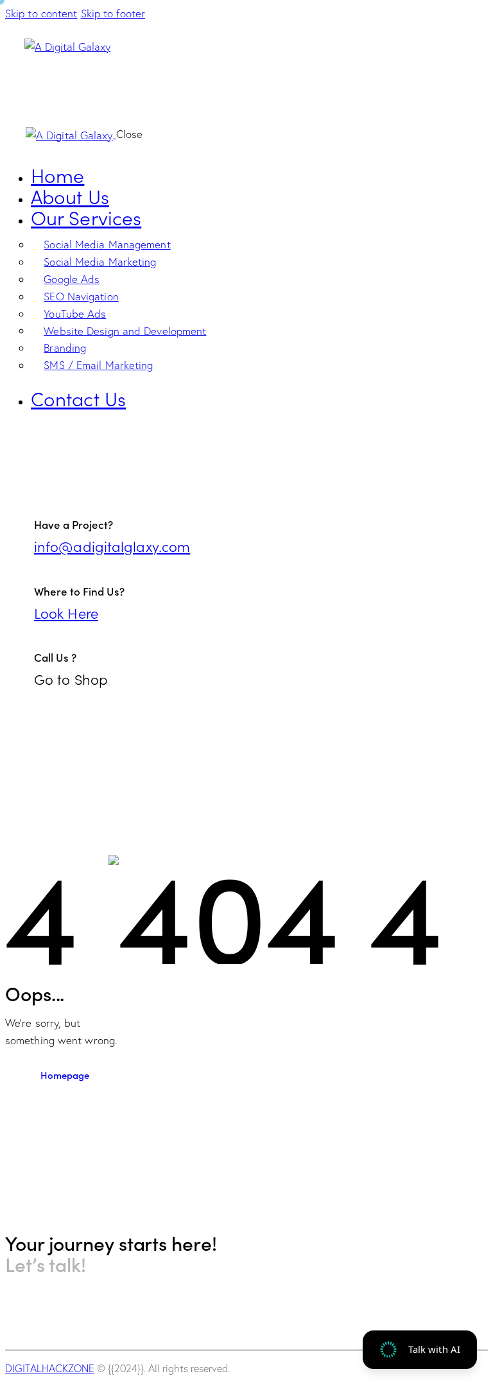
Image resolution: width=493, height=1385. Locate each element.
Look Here (66, 613)
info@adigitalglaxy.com (112, 546)
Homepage (64, 1074)
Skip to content (41, 13)
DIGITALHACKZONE (49, 1368)
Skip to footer (113, 13)
